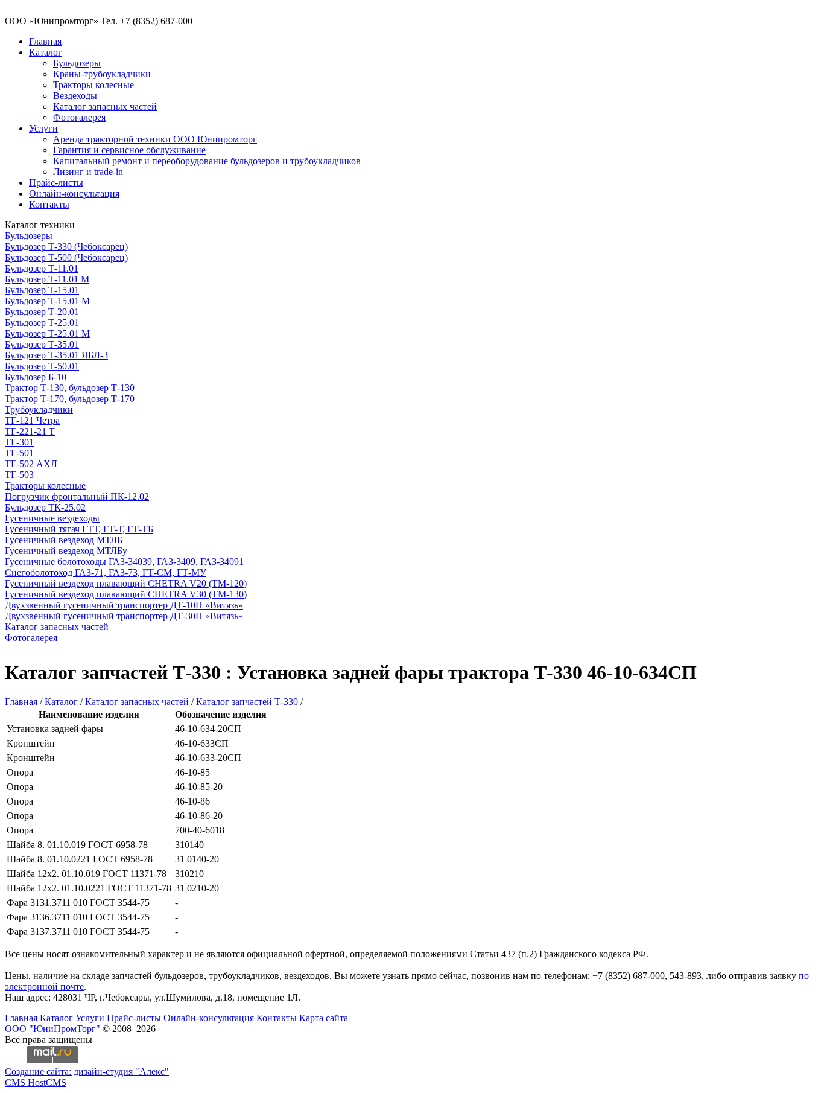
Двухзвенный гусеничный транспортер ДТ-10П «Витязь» (124, 605)
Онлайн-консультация (74, 193)
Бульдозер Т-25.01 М (47, 333)
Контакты (49, 204)
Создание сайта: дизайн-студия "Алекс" (87, 1071)
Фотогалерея (79, 117)
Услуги (43, 128)
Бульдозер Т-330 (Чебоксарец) (66, 246)
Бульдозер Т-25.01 (42, 322)
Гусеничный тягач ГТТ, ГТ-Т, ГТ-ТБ (79, 529)
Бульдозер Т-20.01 (42, 312)
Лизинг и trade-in (88, 172)
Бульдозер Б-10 (35, 377)
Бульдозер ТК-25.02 (45, 507)
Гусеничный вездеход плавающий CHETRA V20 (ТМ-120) (126, 583)
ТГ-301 (19, 442)
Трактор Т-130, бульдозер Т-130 (70, 388)
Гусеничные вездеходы (52, 518)
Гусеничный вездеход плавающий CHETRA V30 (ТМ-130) (126, 594)
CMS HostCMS (35, 1082)
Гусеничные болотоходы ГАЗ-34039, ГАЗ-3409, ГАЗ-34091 (124, 561)
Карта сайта (323, 1018)
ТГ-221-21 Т (30, 431)
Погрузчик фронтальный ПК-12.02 (77, 496)
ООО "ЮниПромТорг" (52, 1029)
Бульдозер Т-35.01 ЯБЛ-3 (56, 355)
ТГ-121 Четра (32, 420)
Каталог (45, 52)
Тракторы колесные (93, 85)
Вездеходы (75, 96)
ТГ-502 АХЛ (31, 464)
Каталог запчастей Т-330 (247, 701)
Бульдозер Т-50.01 (42, 366)
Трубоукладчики (39, 409)
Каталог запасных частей (105, 106)
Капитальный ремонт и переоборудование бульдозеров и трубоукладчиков (207, 161)
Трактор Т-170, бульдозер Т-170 (70, 399)
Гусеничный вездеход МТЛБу (66, 551)
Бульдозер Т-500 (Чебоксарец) (66, 257)
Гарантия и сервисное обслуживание (129, 150)
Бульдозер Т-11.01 (41, 268)
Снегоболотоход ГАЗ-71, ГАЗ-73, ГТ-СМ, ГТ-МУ (105, 572)
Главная (45, 41)
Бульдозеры (77, 63)
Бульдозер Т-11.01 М (47, 279)
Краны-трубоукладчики (102, 74)
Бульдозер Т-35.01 (42, 344)
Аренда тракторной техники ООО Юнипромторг (155, 139)
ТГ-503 (19, 475)
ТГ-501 (19, 453)
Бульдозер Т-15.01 (42, 290)
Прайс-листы (56, 182)
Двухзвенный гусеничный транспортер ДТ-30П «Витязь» (124, 616)
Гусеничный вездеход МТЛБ (63, 540)
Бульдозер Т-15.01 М (47, 301)
